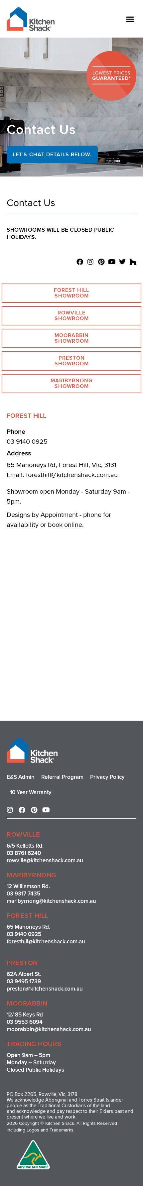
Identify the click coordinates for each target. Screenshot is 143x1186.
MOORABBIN (27, 1004)
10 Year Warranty (31, 792)
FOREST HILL (27, 916)
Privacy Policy (107, 776)
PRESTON (22, 963)
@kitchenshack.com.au (54, 860)
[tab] (71, 293)
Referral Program (62, 776)
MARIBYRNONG (31, 875)
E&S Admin (21, 776)
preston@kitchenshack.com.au (45, 988)
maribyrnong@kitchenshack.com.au (51, 900)
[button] (129, 18)
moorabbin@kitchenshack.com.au (49, 1029)
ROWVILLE (23, 835)
